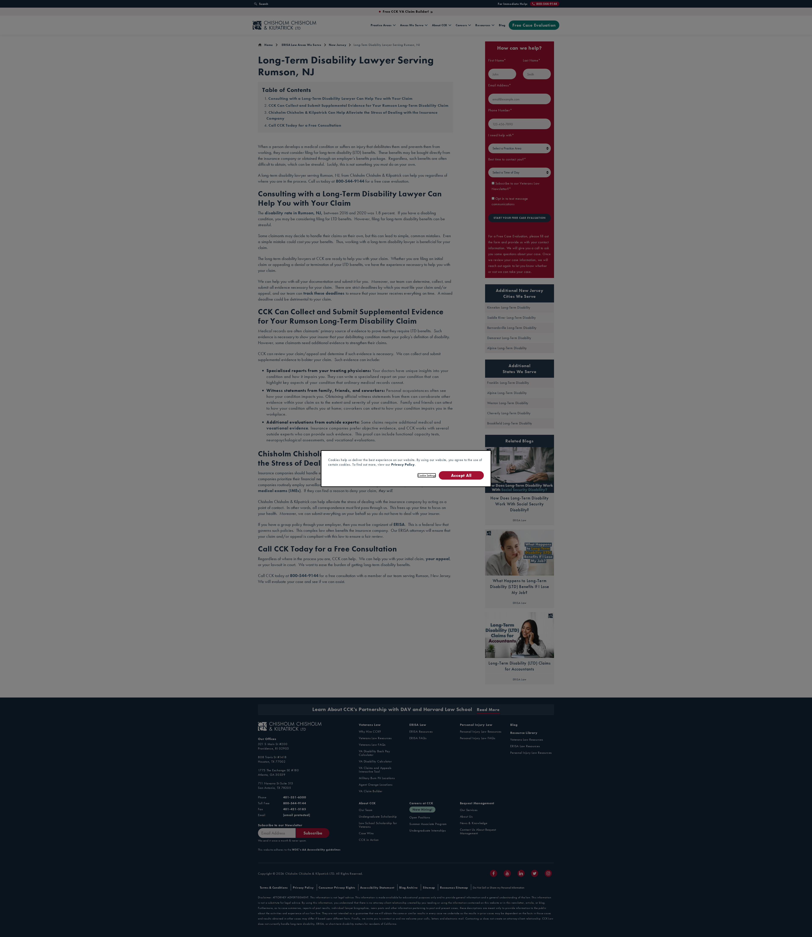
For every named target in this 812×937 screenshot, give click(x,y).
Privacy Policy (403, 464)
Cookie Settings (427, 475)
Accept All (461, 475)
